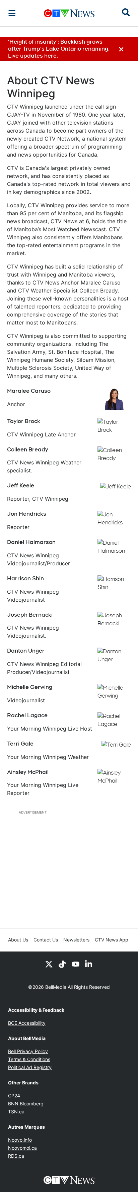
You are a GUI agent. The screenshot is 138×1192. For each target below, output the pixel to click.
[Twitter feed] (49, 964)
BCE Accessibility (27, 1023)
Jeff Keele (20, 485)
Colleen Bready (27, 449)
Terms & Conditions (29, 1059)
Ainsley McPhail (28, 772)
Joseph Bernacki (30, 615)
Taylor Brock (23, 421)
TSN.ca (16, 1111)
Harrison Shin (25, 578)
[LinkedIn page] (89, 964)
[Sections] (12, 13)
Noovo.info (20, 1140)
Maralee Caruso (29, 391)
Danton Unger (26, 651)
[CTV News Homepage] (69, 13)
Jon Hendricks (26, 514)
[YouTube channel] (76, 964)
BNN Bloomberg (26, 1103)
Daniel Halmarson (31, 542)
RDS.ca (16, 1156)
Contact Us (45, 939)
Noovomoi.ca (22, 1148)
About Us (18, 939)
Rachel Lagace (27, 715)
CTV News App (111, 939)
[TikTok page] (62, 964)
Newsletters (76, 939)
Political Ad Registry (30, 1067)
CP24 (14, 1095)
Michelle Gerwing (29, 687)
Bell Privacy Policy (28, 1051)
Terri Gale (20, 744)
